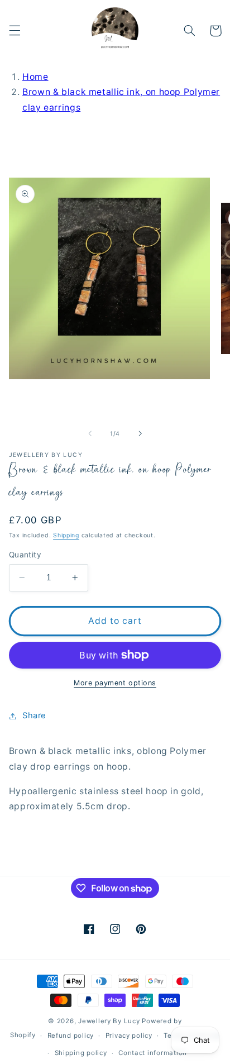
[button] (14, 31)
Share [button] (34, 715)
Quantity (25, 554)
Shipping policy (81, 1053)
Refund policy (70, 1035)
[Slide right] (140, 433)
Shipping (66, 535)
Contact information (152, 1053)
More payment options (115, 683)
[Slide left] (90, 433)
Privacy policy (129, 1035)
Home (35, 76)
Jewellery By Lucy (109, 1021)
